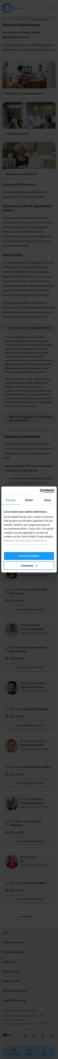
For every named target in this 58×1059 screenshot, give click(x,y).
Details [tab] (29, 500)
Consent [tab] (10, 500)
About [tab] (47, 500)
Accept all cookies (29, 555)
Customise (27, 565)
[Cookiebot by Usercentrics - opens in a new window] (41, 491)
